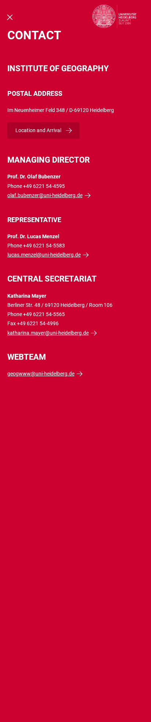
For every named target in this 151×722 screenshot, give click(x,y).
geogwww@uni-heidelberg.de (40, 374)
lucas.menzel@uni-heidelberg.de (44, 255)
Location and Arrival (38, 130)
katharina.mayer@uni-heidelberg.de (48, 333)
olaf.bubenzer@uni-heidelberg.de (44, 195)
